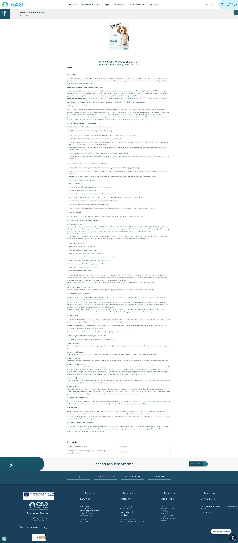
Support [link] (107, 5)
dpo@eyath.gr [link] (131, 98)
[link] (13, 4)
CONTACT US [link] (159, 477)
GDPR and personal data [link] (32, 12)
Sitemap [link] (163, 520)
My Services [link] (73, 5)
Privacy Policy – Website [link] (168, 516)
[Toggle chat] (232, 537)
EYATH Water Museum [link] (168, 508)
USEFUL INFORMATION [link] (132, 477)
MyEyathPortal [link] (154, 5)
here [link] (68, 285)
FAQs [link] (78, 477)
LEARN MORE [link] (195, 464)
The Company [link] (120, 5)
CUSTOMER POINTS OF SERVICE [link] (106, 477)
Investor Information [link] (137, 5)
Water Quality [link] (165, 513)
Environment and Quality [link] (91, 5)
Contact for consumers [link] (127, 519)
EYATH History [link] (165, 511)
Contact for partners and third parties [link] (132, 521)
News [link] (162, 506)
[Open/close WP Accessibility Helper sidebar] (236, 12)
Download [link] (123, 447)
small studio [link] (47, 519)
